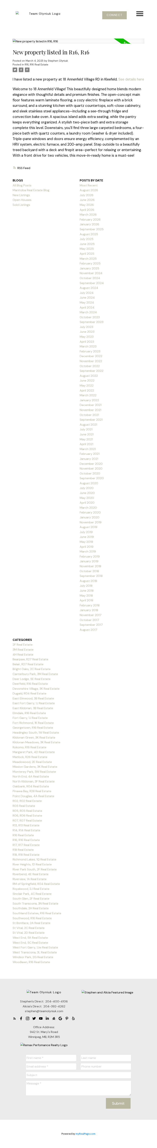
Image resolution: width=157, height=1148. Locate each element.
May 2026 (87, 205)
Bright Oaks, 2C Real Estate (32, 669)
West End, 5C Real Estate (30, 943)
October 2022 (90, 366)
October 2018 (89, 571)
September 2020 (92, 478)
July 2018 (86, 586)
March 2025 (88, 259)
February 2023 (90, 351)
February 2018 (90, 605)
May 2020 (87, 498)
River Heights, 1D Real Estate (32, 864)
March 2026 (88, 215)
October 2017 (89, 620)
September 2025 (92, 229)
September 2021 (91, 420)
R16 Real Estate (23, 835)
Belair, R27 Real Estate (28, 664)
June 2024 (87, 298)
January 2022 (89, 400)
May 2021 (86, 439)
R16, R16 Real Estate (36, 64)
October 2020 (90, 473)
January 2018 (89, 610)
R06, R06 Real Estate (27, 816)
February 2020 (90, 512)
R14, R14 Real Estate (26, 830)
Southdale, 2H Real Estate (31, 908)
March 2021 (88, 449)
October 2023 (90, 317)
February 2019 (90, 556)
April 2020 (87, 503)
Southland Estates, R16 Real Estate (37, 913)
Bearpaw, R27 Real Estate (30, 659)
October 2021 (89, 415)
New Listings (21, 195)
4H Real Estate (23, 655)
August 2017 (88, 630)
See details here (131, 79)
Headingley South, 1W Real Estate (36, 733)
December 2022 (91, 356)
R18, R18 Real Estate (26, 855)
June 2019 (87, 537)
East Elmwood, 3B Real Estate (33, 698)
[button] (114, 15)
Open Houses (22, 200)
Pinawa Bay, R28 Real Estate (32, 791)
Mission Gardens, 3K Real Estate (35, 767)
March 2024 (88, 312)
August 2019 (88, 527)
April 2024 (87, 307)
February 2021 (90, 454)
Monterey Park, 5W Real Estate (34, 772)
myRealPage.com (85, 1133)
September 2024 (92, 283)
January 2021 (89, 459)
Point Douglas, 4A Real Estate (33, 796)
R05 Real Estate (24, 806)
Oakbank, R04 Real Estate (31, 786)
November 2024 (91, 273)
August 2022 (89, 376)
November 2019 (90, 522)
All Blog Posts (22, 185)
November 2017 (90, 615)
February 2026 (90, 220)
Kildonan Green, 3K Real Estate (34, 738)
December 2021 (90, 405)
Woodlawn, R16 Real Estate (31, 962)
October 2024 (90, 278)
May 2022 (87, 385)
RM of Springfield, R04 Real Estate (36, 884)
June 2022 (87, 381)
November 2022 (91, 361)
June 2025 (87, 244)
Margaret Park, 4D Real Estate (34, 752)
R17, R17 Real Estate (26, 845)
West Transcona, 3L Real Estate (35, 952)
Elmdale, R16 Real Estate (29, 713)
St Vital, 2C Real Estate (29, 928)
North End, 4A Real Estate (31, 776)
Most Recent (89, 185)
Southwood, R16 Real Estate (32, 918)
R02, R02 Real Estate (27, 801)
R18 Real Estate (23, 850)
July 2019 (86, 532)
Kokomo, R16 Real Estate (29, 747)
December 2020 (91, 464)
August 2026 (89, 190)
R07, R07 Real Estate (27, 821)
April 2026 (87, 210)
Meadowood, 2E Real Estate (32, 762)
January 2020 (89, 517)
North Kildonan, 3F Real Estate (34, 781)
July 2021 (86, 429)
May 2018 (86, 596)
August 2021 (88, 425)
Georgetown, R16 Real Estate (33, 728)
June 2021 (87, 434)
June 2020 (87, 493)
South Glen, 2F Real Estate (31, 899)
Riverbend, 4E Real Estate (30, 874)
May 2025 (87, 249)
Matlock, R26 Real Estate (30, 757)
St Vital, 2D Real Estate (29, 933)
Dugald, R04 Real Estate (29, 693)
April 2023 (87, 342)
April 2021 (86, 444)
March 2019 (88, 551)
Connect (114, 15)
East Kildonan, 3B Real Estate (33, 708)
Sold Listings (21, 205)
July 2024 (87, 293)
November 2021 (90, 410)
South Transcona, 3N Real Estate (35, 903)
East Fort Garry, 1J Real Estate (34, 703)
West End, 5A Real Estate (30, 938)
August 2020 (89, 483)
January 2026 (89, 224)
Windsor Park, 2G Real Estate (33, 957)
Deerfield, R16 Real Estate (30, 684)
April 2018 (86, 600)
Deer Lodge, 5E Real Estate (32, 679)
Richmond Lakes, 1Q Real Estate (34, 859)
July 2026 (86, 195)
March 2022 (88, 395)
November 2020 (91, 468)
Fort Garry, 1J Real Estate (30, 718)
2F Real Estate (23, 645)
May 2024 (87, 302)
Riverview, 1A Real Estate (30, 879)
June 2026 (87, 200)
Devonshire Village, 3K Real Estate (36, 689)
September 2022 (91, 371)
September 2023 (91, 322)
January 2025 (89, 268)
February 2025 (90, 263)
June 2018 (87, 591)
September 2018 (91, 576)
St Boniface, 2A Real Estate (31, 923)
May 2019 (86, 542)
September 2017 (91, 625)
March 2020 (88, 508)
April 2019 (86, 547)
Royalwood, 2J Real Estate (31, 889)
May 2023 (87, 337)
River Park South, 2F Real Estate (35, 869)
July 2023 (86, 327)
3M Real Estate (23, 650)
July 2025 (86, 239)
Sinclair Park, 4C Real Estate (32, 894)
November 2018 (90, 566)
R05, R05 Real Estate (27, 811)
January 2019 (89, 561)
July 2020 (87, 488)
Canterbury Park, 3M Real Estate (35, 674)
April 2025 (87, 254)
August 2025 (89, 234)
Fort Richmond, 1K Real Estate (33, 723)
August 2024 (89, 288)
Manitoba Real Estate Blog (31, 190)
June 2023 (87, 332)
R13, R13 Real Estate (26, 825)
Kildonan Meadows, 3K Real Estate (36, 742)
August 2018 (88, 581)
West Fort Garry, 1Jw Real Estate (35, 947)
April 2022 (87, 390)
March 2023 (88, 346)
